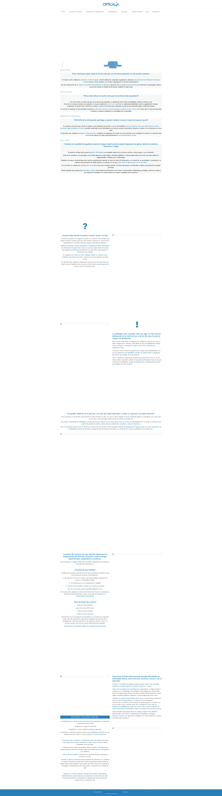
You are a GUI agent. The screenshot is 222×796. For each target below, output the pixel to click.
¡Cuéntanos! (156, 11)
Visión (63, 11)
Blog (147, 11)
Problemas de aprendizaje (95, 11)
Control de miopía (75, 11)
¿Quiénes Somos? (137, 11)
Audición (124, 11)
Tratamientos (112, 11)
